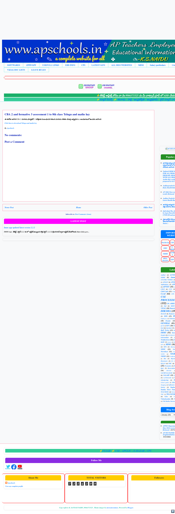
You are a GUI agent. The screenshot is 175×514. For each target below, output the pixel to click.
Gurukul (169, 328)
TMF (162, 394)
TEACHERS (165, 392)
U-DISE (172, 248)
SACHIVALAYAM (166, 373)
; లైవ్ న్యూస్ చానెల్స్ (159, 99)
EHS (165, 248)
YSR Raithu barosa (169, 401)
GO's (168, 325)
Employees (164, 318)
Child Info (164, 291)
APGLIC (165, 282)
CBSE (163, 289)
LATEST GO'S (98, 65)
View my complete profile (14, 486)
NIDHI (165, 254)
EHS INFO (70, 65)
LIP (162, 344)
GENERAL (165, 323)
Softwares (171, 385)
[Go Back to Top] (172, 511)
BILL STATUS (165, 259)
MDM (141, 65)
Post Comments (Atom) (83, 214)
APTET (166, 286)
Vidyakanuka (165, 399)
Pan (165, 358)
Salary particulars (158, 65)
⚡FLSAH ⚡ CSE (100, 451)
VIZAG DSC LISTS (16, 69)
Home (78, 207)
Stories (163, 387)
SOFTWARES (13, 65)
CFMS (172, 253)
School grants (165, 382)
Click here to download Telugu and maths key (21, 123)
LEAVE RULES (38, 69)
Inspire (163, 335)
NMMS (163, 356)
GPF (172, 259)
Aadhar (163, 275)
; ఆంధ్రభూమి (142, 99)
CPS (83, 65)
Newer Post (9, 207)
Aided (163, 277)
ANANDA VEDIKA (167, 280)
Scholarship (164, 380)
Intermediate (165, 337)
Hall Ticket (165, 330)
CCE (170, 289)
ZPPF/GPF (31, 65)
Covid (163, 293)
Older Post (148, 207)
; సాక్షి (119, 99)
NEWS (163, 354)
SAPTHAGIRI (167, 378)
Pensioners (164, 361)
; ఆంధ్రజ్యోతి (128, 99)
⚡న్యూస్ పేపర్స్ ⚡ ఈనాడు (101, 99)
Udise (166, 396)
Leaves (169, 342)
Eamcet (171, 314)
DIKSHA (166, 311)
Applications (165, 284)
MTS (165, 347)
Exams (168, 321)
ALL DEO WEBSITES (121, 65)
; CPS (139, 451)
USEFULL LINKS (50, 65)
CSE (172, 242)
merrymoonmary (112, 507)
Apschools (11, 483)
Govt (162, 328)
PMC (170, 363)
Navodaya (164, 351)
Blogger (130, 507)
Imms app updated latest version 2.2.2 (19, 227)
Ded (165, 306)
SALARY (166, 375)
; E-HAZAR (129, 451)
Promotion (168, 366)
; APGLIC (116, 451)
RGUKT (169, 370)
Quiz (162, 368)
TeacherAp (165, 242)
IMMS (163, 332)
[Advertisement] (77, 18)
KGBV (163, 342)
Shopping (163, 385)
